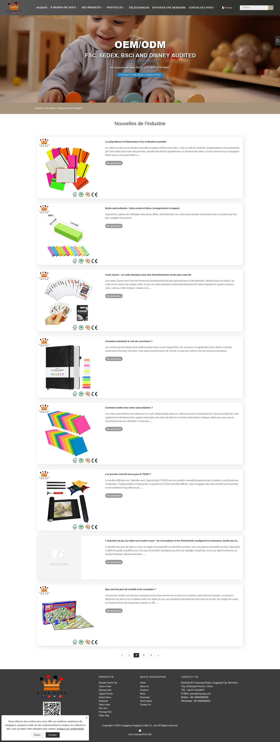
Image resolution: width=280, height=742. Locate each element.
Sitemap (138, 734)
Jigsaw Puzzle (106, 693)
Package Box (105, 712)
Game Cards (105, 686)
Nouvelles (50, 108)
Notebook (103, 701)
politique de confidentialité (70, 729)
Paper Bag (104, 715)
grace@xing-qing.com (200, 693)
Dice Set (103, 708)
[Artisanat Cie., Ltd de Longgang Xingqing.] (14, 8)
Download (144, 697)
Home (143, 682)
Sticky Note (104, 704)
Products (144, 690)
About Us (144, 686)
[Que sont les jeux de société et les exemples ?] (68, 615)
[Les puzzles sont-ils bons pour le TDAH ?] (68, 500)
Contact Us (145, 704)
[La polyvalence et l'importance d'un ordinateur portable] (68, 167)
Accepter (53, 735)
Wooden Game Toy (108, 682)
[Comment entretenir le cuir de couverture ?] (68, 367)
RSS (144, 734)
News (143, 693)
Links (130, 734)
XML (149, 734)
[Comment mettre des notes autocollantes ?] (68, 433)
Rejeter (37, 735)
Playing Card (105, 690)
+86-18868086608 (201, 701)
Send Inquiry (146, 701)
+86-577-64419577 (196, 690)
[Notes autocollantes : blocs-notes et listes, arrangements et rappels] (68, 234)
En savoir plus (114, 163)
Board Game (105, 697)
